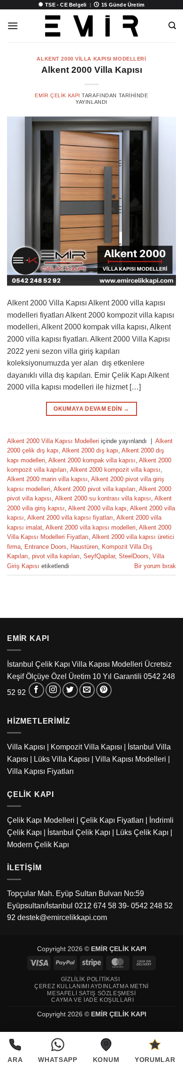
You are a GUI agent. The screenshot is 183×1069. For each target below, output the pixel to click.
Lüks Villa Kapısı (62, 759)
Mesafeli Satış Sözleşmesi (91, 993)
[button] (12, 25)
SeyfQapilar (99, 556)
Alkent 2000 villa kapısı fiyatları (70, 517)
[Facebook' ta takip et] (36, 690)
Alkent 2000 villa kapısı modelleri (91, 527)
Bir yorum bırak (155, 566)
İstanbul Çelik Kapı (78, 832)
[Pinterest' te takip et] (104, 690)
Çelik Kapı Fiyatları (112, 820)
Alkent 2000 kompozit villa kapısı (115, 469)
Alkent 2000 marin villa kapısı (47, 479)
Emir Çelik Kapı (57, 95)
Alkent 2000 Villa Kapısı (91, 70)
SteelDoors (134, 556)
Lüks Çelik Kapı (142, 832)
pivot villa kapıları (56, 556)
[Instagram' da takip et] (53, 690)
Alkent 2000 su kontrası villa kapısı (103, 498)
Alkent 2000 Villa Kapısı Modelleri (91, 59)
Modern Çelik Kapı (38, 845)
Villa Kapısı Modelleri (130, 759)
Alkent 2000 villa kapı (97, 508)
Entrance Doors (45, 546)
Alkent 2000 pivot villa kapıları (94, 488)
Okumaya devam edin (91, 409)
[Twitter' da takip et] (70, 690)
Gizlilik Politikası (90, 979)
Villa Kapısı (26, 747)
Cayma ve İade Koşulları (92, 1000)
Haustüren (84, 546)
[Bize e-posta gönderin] (87, 690)
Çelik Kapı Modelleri (41, 820)
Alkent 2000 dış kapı (90, 450)
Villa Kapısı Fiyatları (40, 771)
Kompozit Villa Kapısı (86, 747)
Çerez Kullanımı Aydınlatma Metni (91, 986)
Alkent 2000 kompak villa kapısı (92, 460)
